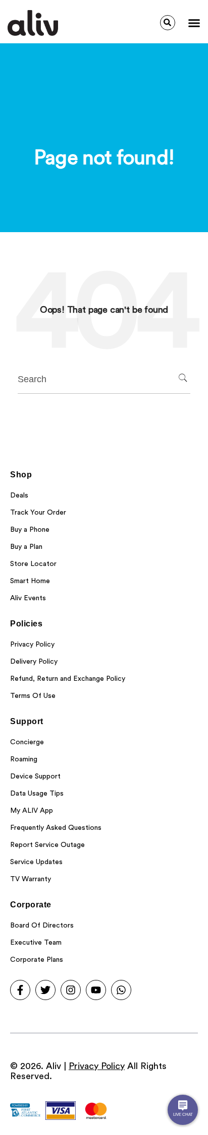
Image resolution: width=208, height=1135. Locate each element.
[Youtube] (96, 990)
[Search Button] (167, 22)
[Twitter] (45, 990)
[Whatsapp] (121, 990)
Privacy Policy (97, 1066)
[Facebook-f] (20, 990)
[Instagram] (71, 990)
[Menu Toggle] (194, 23)
